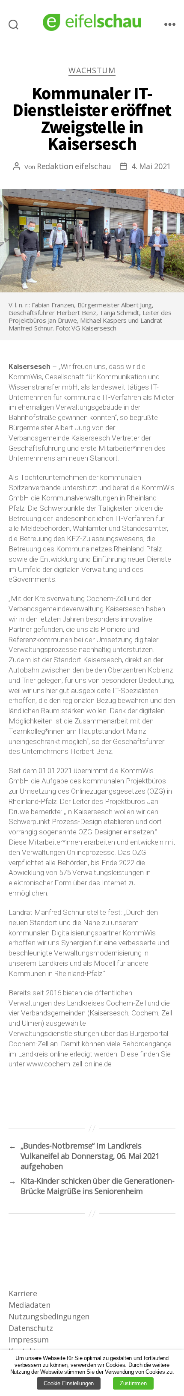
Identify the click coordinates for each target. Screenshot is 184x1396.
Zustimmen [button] (133, 1383)
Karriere (23, 1293)
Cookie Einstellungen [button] (69, 1383)
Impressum (29, 1339)
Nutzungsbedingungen (49, 1316)
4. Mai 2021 (151, 166)
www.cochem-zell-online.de (69, 1064)
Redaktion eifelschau (74, 166)
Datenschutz (31, 1328)
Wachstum (91, 70)
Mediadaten (29, 1305)
